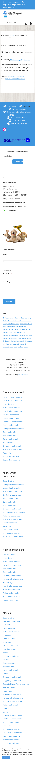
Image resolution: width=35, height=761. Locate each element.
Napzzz (5, 652)
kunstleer (15, 335)
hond (8, 327)
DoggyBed (7, 635)
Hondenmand (26, 329)
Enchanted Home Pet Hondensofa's (16, 684)
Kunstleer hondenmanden (12, 411)
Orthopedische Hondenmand (13, 428)
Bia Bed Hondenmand (11, 414)
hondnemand (7, 335)
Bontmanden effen (9, 432)
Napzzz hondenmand (10, 498)
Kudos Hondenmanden (11, 516)
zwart (26, 347)
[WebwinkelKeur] (4, 129)
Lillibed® (6, 708)
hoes (4, 327)
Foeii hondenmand (9, 555)
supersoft (6, 347)
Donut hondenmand (10, 639)
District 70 (6, 673)
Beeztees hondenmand (11, 621)
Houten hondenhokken (11, 456)
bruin (15, 321)
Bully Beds (6, 625)
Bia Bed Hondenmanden (12, 495)
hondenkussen (17, 329)
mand (19, 338)
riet (30, 341)
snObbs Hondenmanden (11, 408)
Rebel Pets (7, 526)
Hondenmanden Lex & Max (12, 701)
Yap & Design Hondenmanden (13, 537)
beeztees (24, 318)
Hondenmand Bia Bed (11, 656)
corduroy (28, 321)
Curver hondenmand (10, 439)
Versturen (9, 301)
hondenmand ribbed (9, 332)
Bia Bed (5, 321)
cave (23, 321)
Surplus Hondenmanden (11, 460)
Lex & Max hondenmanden (12, 401)
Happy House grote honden (13, 397)
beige (30, 318)
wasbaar (20, 347)
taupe (11, 347)
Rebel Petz (7, 453)
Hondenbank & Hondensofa (13, 579)
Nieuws (21, 76)
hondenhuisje (7, 329)
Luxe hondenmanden (10, 646)
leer (27, 335)
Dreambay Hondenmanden (12, 446)
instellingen (29, 754)
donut (17, 324)
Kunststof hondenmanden (12, 449)
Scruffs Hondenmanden (11, 533)
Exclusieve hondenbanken (12, 694)
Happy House (27, 324)
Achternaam (7, 270)
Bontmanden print (9, 435)
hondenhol (23, 327)
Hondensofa (21, 332)
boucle (10, 321)
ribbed (27, 341)
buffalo (19, 321)
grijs (21, 324)
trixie (15, 347)
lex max (14, 338)
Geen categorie (13, 76)
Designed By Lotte (9, 324)
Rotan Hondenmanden (11, 425)
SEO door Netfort (23, 374)
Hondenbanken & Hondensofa (14, 512)
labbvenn (22, 335)
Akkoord (6, 757)
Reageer (27, 60)
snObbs (5, 344)
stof (24, 344)
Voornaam (6, 262)
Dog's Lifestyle (8, 404)
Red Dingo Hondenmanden (13, 421)
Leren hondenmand (10, 523)
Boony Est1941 (8, 666)
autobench (17, 318)
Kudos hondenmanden (11, 705)
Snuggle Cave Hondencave (12, 733)
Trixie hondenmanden (11, 740)
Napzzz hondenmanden (11, 418)
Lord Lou (6, 712)
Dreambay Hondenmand (12, 575)
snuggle (11, 344)
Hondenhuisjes (8, 582)
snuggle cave (18, 344)
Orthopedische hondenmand (12, 341)
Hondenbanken (8, 442)
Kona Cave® (7, 642)
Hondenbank (14, 327)
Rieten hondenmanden (11, 593)
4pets (5, 318)
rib (23, 341)
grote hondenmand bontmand (15, 79)
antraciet (10, 318)
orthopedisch (26, 338)
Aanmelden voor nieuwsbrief (17, 151)
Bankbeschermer (9, 663)
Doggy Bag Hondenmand (12, 680)
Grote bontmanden (17, 53)
